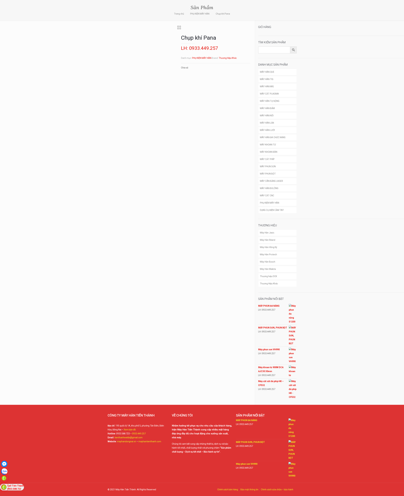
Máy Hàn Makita (268, 269)
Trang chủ (179, 13)
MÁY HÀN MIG (267, 86)
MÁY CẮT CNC (267, 195)
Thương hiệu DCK (268, 276)
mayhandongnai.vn (126, 441)
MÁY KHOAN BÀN (268, 152)
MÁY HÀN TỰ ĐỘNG (269, 101)
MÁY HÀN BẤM (267, 108)
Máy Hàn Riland (267, 240)
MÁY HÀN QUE (267, 72)
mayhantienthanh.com (149, 441)
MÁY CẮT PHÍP (267, 159)
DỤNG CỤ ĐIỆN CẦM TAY (272, 210)
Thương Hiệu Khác (228, 58)
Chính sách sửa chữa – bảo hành (277, 489)
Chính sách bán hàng (227, 489)
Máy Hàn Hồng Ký (268, 247)
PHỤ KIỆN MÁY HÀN (199, 13)
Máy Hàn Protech (268, 254)
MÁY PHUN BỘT (268, 173)
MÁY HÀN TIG (266, 79)
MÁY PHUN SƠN (268, 166)
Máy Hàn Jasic (267, 232)
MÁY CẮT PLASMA (269, 93)
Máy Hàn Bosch (267, 261)
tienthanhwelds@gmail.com (129, 437)
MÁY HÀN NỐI (266, 115)
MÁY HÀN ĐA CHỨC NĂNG (272, 137)
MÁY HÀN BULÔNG (269, 188)
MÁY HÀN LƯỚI (267, 130)
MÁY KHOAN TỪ (268, 144)
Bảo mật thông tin (249, 489)
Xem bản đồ (130, 429)
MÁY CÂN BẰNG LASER (271, 181)
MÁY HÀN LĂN (267, 123)
